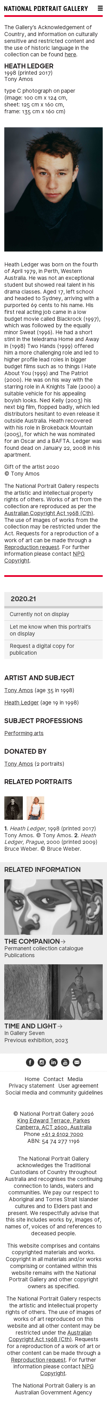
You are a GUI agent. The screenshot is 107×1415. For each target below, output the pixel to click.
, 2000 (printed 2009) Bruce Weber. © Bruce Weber (51, 842)
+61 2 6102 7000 (62, 1134)
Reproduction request (31, 547)
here (70, 54)
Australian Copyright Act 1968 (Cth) (48, 513)
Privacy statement (31, 1085)
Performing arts (24, 733)
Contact (53, 1079)
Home (32, 1079)
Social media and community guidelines (54, 1092)
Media (75, 1079)
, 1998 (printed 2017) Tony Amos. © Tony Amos (50, 832)
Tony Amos (18, 79)
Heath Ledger (21, 702)
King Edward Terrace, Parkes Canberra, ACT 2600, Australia (54, 1124)
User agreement (78, 1085)
